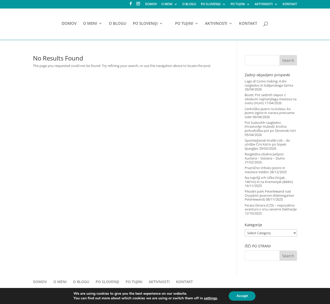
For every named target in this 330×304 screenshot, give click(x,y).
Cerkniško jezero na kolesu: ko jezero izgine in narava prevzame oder (269, 113)
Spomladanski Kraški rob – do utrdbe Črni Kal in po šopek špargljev (267, 144)
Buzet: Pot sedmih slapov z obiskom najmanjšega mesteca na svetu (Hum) (270, 99)
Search (288, 60)
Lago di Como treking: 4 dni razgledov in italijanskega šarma (269, 83)
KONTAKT (290, 4)
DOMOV (151, 4)
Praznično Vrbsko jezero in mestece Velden (265, 169)
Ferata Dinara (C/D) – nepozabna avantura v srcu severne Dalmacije (271, 207)
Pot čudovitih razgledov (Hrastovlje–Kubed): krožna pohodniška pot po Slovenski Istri (270, 126)
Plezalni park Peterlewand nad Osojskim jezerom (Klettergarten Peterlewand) (269, 195)
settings (210, 298)
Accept (242, 295)
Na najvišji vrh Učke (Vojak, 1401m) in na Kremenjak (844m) (269, 179)
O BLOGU (189, 4)
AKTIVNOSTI (264, 4)
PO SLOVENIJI (211, 4)
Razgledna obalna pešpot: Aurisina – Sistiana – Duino (265, 156)
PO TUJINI (237, 4)
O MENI (166, 4)
